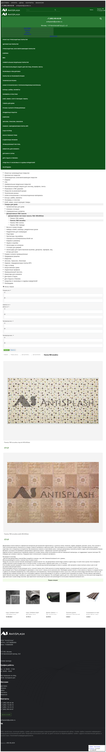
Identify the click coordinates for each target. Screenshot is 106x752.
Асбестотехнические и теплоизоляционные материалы (24, 195)
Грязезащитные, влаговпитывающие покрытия (21, 177)
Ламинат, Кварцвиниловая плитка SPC (18, 263)
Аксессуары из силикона (14, 245)
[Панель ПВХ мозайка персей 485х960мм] (53, 401)
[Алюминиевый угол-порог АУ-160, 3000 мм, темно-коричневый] (93, 602)
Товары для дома (11, 204)
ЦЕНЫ (21, 3)
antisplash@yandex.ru (23, 5)
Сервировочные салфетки (15, 211)
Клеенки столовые (12, 209)
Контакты (4, 692)
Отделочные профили (12, 270)
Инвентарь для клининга (13, 274)
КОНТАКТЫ (30, 3)
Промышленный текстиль (13, 272)
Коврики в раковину (13, 241)
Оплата (3, 688)
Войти (91, 10)
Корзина (92, 748)
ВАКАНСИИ (40, 3)
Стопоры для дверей (13, 247)
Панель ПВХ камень (17, 218)
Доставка (4, 686)
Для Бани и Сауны (11, 276)
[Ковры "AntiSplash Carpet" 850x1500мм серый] (33, 602)
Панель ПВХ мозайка (17, 220)
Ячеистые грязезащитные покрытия (17, 173)
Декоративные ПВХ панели (16, 213)
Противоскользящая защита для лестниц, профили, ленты (25, 186)
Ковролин (8, 258)
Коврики (7, 180)
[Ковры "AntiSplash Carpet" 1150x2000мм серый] (13, 602)
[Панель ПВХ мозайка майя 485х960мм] (53, 492)
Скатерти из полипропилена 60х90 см (19, 238)
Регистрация (97, 746)
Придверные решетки (12, 256)
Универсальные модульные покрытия (18, 184)
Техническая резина (11, 193)
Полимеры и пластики (12, 200)
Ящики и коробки (12, 243)
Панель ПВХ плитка (17, 223)
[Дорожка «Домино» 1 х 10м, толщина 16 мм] (53, 602)
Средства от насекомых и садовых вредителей (21, 281)
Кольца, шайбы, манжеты (13, 198)
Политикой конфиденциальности (21, 735)
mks (6, 182)
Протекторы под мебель (14, 236)
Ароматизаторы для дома (15, 207)
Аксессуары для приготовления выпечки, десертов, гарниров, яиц (29, 250)
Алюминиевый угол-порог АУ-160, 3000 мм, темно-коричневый (92, 614)
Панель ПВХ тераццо (17, 225)
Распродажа (9, 283)
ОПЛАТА (14, 3)
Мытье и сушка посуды (14, 227)
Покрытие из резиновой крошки (15, 191)
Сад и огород (9, 265)
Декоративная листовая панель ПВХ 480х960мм (26, 216)
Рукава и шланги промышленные (16, 254)
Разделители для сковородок (16, 232)
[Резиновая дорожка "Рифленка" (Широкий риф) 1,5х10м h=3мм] (73, 602)
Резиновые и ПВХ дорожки (14, 189)
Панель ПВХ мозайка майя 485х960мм (16, 534)
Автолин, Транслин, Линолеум (15, 261)
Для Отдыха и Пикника (12, 279)
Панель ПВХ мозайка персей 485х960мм (17, 442)
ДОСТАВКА (5, 3)
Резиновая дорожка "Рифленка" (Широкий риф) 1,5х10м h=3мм (73, 614)
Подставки (10, 234)
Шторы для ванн (12, 252)
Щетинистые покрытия (12, 175)
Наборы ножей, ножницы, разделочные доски (22, 229)
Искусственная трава (12, 267)
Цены (2, 690)
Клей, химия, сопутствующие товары (17, 202)
